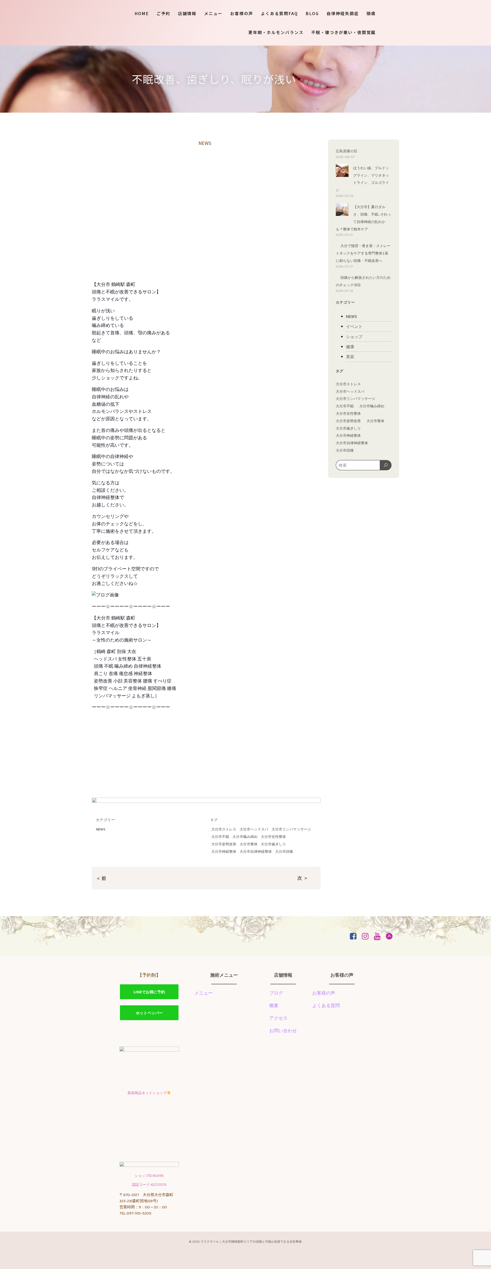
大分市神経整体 (223, 851)
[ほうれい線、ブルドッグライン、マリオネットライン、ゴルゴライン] (342, 171)
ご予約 (163, 13)
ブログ (276, 992)
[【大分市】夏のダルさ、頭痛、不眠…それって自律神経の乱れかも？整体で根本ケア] (342, 210)
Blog (312, 13)
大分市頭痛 (284, 851)
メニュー (213, 13)
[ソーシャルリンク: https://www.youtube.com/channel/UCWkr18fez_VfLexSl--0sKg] (379, 936)
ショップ (354, 337)
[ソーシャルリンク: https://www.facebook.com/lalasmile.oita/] (355, 936)
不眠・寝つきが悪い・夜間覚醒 (343, 32)
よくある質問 (326, 1005)
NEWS (204, 143)
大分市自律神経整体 (256, 851)
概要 (273, 1005)
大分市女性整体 (273, 836)
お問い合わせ (283, 1030)
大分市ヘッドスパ (254, 829)
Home (142, 13)
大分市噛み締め (245, 836)
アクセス (278, 1018)
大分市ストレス (223, 829)
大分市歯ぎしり (273, 844)
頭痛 (371, 13)
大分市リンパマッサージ (291, 829)
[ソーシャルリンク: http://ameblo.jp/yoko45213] (391, 936)
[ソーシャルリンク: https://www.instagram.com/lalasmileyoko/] (367, 936)
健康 (350, 347)
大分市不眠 (220, 836)
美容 (350, 357)
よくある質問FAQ (279, 13)
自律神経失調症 (343, 13)
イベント (354, 326)
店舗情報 (187, 13)
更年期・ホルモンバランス (276, 32)
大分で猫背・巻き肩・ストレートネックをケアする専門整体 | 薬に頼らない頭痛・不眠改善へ (363, 253)
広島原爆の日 (346, 151)
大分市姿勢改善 (223, 844)
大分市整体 (249, 844)
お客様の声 (241, 13)
